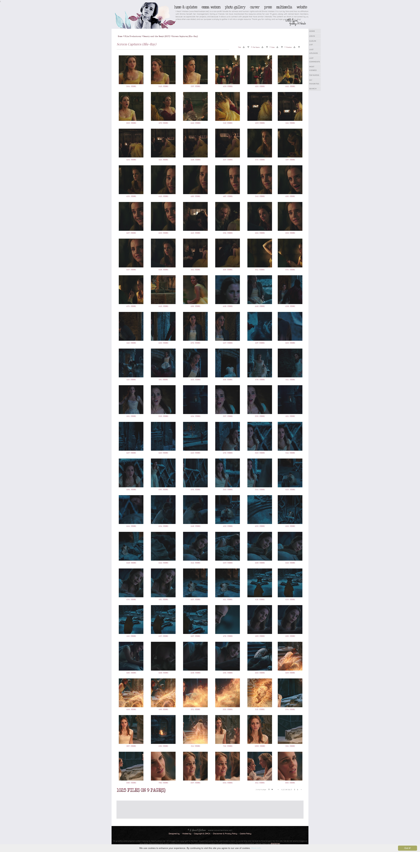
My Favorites (314, 82)
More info (256, 848)
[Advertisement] (207, 808)
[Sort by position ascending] (294, 47)
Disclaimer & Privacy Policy (225, 833)
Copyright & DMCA (202, 833)
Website (301, 7)
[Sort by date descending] (282, 47)
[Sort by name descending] (267, 47)
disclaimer (275, 843)
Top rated (314, 75)
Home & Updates (185, 7)
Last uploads (313, 51)
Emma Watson (210, 7)
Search (313, 89)
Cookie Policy (245, 833)
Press (268, 7)
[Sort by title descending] (248, 47)
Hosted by (186, 833)
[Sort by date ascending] (277, 47)
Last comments (314, 60)
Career (254, 7)
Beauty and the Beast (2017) (156, 36)
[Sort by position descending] (299, 47)
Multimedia (284, 7)
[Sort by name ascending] (262, 47)
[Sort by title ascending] (243, 47)
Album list (312, 43)
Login (312, 36)
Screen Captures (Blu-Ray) (185, 36)
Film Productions (133, 36)
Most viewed (313, 68)
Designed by (174, 833)
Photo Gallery (235, 7)
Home (312, 31)
